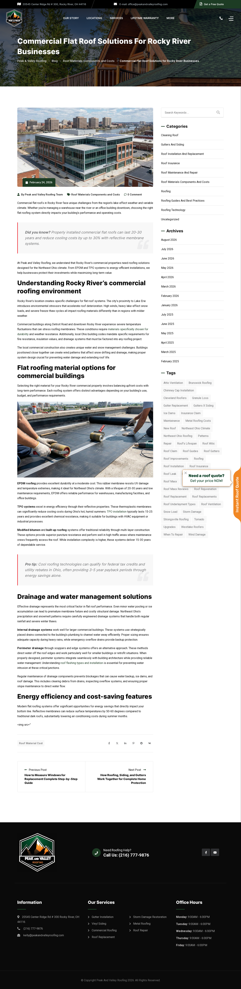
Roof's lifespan (187, 443)
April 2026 (167, 277)
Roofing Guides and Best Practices (182, 200)
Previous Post (38, 769)
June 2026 (167, 258)
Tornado (199, 519)
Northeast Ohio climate (196, 428)
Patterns (203, 436)
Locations (94, 18)
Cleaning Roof (169, 135)
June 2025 (167, 324)
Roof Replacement (103, 937)
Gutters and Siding (172, 144)
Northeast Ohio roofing (178, 436)
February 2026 (170, 296)
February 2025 (170, 361)
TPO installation (116, 511)
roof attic (208, 443)
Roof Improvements (176, 458)
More (170, 18)
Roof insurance (170, 163)
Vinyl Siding (99, 923)
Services (116, 18)
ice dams (169, 413)
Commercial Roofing (104, 930)
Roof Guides (190, 451)
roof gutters (211, 451)
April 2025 (167, 342)
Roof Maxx (170, 481)
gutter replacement (176, 405)
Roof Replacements (204, 496)
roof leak (170, 474)
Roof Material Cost (31, 743)
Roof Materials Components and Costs (95, 194)
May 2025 (167, 333)
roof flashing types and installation (82, 663)
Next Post (135, 769)
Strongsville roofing (176, 519)
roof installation (174, 466)
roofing (198, 458)
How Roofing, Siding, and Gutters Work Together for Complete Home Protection (121, 779)
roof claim (170, 451)
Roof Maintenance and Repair (179, 172)
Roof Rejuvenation (205, 489)
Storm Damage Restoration (150, 917)
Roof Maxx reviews (176, 489)
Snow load (170, 511)
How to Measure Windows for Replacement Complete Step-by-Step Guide (51, 779)
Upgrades (170, 527)
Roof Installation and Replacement (182, 154)
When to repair (173, 534)
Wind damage (197, 534)
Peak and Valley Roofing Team (44, 194)
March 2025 (168, 352)
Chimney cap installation (179, 390)
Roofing (166, 191)
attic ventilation (173, 383)
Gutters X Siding (203, 405)
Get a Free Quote (214, 4)
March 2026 (168, 286)
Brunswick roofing (200, 383)
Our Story (71, 18)
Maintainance (172, 420)
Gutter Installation (102, 917)
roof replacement (175, 496)
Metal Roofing (141, 923)
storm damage (192, 511)
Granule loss (200, 398)
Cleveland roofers (175, 398)
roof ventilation (211, 504)
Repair (167, 443)
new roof (170, 428)
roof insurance (198, 466)
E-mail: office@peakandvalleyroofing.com (143, 4)
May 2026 (167, 268)
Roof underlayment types (179, 504)
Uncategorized (170, 219)
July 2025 (167, 314)
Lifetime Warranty (145, 18)
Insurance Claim (191, 413)
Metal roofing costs (198, 420)
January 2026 (169, 305)
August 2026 (169, 239)
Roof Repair (140, 930)
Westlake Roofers (192, 527)
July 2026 (167, 249)
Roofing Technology (173, 210)
